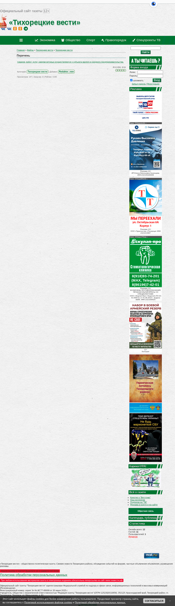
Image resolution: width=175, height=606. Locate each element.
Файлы (30, 50)
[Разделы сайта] (21, 40)
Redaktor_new (66, 71)
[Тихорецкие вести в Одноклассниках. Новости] (15, 28)
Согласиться (154, 601)
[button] (153, 6)
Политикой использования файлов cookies (48, 602)
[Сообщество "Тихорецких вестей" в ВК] (9, 28)
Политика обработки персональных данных (33, 575)
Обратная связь (146, 511)
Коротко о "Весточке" (140, 497)
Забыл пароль (139, 84)
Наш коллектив (137, 500)
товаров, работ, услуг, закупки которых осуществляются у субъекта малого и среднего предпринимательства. (70, 62)
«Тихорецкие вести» (43, 22)
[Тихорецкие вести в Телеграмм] (26, 28)
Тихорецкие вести (44, 50)
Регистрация (153, 84)
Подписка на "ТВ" (138, 502)
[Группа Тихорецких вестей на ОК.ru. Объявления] (20, 28)
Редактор (133, 536)
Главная (21, 50)
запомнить (138, 80)
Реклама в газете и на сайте (144, 505)
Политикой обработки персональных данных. (100, 602)
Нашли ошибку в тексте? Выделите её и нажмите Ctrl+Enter (30, 571)
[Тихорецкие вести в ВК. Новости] (3, 28)
